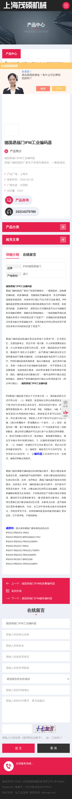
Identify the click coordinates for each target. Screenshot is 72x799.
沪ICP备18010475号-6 (38, 786)
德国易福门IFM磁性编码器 (37, 598)
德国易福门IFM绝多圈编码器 (38, 583)
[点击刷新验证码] (45, 729)
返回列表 (16, 590)
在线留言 (29, 254)
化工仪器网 (21, 792)
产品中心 (11, 53)
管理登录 (35, 792)
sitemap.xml (48, 792)
